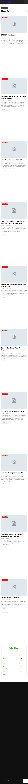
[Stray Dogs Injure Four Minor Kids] (14, 149)
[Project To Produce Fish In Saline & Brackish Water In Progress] (14, 523)
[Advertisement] (14, 63)
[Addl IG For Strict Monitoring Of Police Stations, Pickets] (14, 86)
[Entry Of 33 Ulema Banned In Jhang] (14, 400)
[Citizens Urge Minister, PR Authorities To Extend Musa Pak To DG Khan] (14, 210)
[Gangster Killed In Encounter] (14, 587)
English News (5, 17)
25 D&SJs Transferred (8, 35)
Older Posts (5, 612)
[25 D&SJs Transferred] (14, 24)
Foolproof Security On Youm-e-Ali (12, 473)
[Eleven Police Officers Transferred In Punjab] (14, 337)
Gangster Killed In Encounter (10, 597)
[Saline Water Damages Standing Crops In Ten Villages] (14, 274)
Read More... (4, 109)
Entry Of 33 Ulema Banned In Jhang (12, 411)
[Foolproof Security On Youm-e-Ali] (14, 462)
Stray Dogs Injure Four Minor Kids (12, 160)
